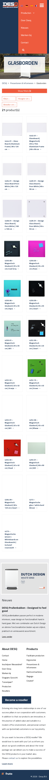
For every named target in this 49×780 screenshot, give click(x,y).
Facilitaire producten (35, 655)
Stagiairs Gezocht (10, 678)
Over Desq (26, 20)
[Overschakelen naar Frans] (36, 5)
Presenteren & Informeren (33, 665)
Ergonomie (31, 660)
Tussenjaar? (7, 682)
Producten (6, 686)
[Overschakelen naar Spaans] (31, 5)
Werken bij (26, 35)
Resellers (6, 691)
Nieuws (24, 28)
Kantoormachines (34, 672)
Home (4, 660)
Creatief (30, 681)
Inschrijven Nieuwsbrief (12, 664)
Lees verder (7, 637)
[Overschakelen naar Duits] (26, 5)
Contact (24, 42)
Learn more (7, 764)
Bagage (30, 676)
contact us (13, 758)
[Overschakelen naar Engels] (21, 5)
